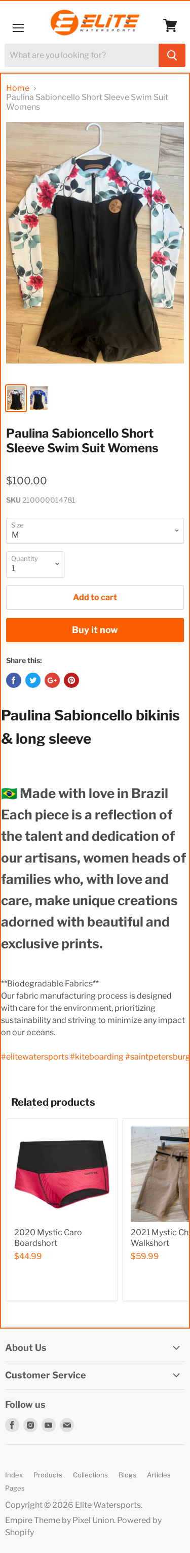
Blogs (127, 1475)
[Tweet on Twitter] (33, 680)
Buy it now (95, 629)
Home (17, 88)
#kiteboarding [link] (97, 1057)
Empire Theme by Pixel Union (59, 1520)
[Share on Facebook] (13, 680)
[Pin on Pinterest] (71, 680)
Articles (159, 1475)
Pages (15, 1488)
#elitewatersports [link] (34, 1057)
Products (47, 1475)
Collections (90, 1475)
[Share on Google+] (52, 680)
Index (14, 1475)
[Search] (172, 55)
